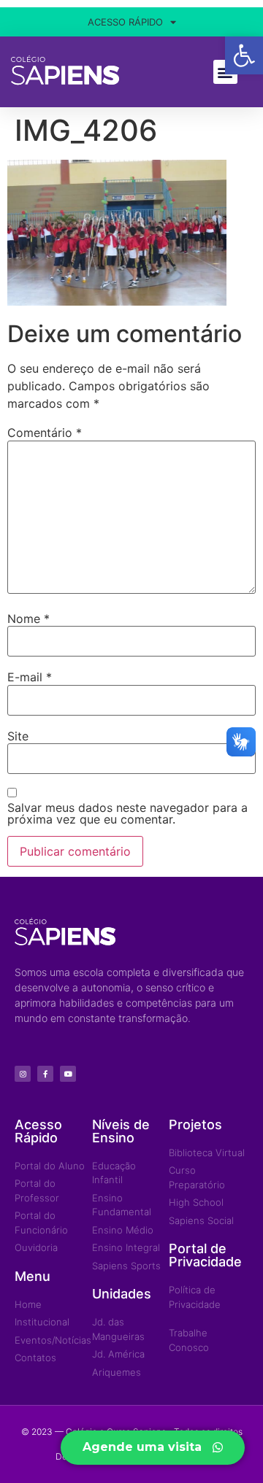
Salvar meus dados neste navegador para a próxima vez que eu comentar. (127, 813)
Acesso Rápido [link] (125, 22)
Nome (28, 618)
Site (17, 736)
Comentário (44, 432)
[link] (244, 55)
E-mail (29, 677)
